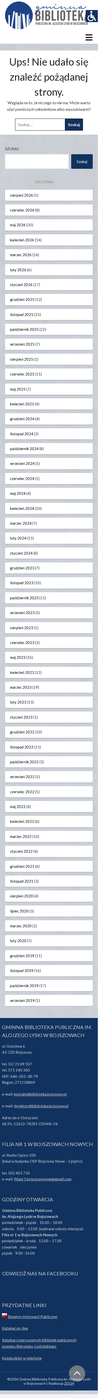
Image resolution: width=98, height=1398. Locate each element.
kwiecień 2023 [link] (22, 672)
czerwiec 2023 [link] (22, 642)
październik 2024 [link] (24, 448)
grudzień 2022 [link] (22, 732)
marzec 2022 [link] (21, 836)
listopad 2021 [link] (21, 881)
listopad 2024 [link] (21, 434)
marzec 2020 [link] (21, 926)
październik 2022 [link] (24, 762)
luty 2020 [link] (18, 940)
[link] (92, 16)
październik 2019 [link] (24, 985)
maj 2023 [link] (18, 657)
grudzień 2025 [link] (22, 299)
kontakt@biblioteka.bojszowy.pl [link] (40, 1094)
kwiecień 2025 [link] (22, 404)
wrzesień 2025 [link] (22, 344)
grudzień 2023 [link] (22, 568)
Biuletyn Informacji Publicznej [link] (32, 1316)
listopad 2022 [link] (21, 747)
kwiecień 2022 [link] (22, 821)
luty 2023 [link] (18, 702)
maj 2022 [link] (18, 806)
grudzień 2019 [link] (22, 955)
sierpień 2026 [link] (21, 195)
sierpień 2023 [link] (21, 627)
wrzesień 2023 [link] (22, 612)
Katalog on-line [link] (15, 1328)
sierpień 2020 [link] (21, 896)
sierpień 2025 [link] (21, 359)
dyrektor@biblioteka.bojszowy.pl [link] (41, 1106)
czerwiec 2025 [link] (22, 374)
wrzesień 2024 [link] (22, 463)
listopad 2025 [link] (21, 314)
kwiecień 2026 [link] (22, 240)
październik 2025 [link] (24, 329)
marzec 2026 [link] (21, 254)
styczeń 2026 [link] (21, 284)
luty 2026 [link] (18, 269)
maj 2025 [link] (18, 389)
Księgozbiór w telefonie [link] (22, 1358)
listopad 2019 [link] (21, 970)
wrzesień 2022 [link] (22, 776)
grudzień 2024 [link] (22, 418)
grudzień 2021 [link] (22, 866)
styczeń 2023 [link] (21, 717)
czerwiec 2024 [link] (22, 478)
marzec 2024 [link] (21, 523)
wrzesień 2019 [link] (22, 1000)
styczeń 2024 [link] (21, 553)
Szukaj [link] (82, 161)
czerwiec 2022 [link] (22, 791)
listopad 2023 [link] (21, 582)
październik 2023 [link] (24, 598)
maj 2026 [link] (18, 225)
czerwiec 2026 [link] (22, 210)
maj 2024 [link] (18, 493)
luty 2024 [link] (18, 538)
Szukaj (12, 148)
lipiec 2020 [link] (19, 911)
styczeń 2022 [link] (21, 851)
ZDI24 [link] (69, 1383)
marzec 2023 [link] (21, 687)
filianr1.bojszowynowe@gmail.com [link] (42, 1179)
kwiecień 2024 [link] (22, 508)
